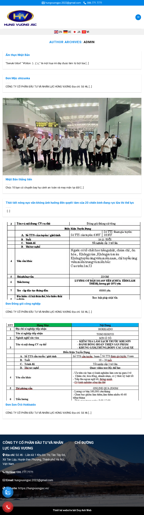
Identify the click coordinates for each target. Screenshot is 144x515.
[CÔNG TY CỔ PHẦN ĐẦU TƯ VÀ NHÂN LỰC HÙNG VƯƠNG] (20, 17)
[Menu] (138, 17)
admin (89, 42)
